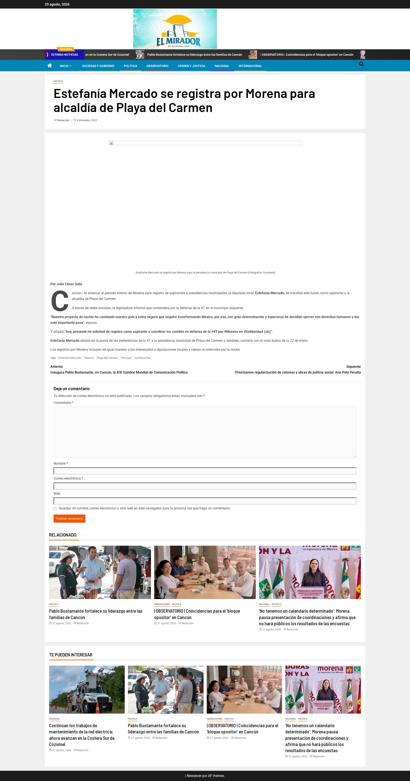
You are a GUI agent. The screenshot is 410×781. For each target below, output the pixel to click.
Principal (126, 357)
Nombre (61, 463)
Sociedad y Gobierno (98, 66)
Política (130, 66)
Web (57, 494)
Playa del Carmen (107, 357)
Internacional (250, 66)
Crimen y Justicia (191, 66)
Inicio (64, 66)
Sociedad (54, 719)
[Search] (361, 66)
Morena (89, 357)
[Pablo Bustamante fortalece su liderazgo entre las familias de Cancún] (100, 572)
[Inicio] (49, 66)
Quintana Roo (143, 357)
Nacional (222, 66)
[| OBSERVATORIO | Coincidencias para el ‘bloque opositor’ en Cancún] (205, 572)
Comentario (63, 403)
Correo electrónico (68, 478)
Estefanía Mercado (69, 357)
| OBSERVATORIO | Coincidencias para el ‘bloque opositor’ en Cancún (274, 54)
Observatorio (157, 66)
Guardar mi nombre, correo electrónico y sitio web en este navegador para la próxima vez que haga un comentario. (145, 508)
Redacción (63, 120)
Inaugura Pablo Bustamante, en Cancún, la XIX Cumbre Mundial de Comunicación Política (119, 369)
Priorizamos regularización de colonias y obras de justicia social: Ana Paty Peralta (298, 369)
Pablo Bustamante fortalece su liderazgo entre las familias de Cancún (161, 54)
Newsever (194, 776)
